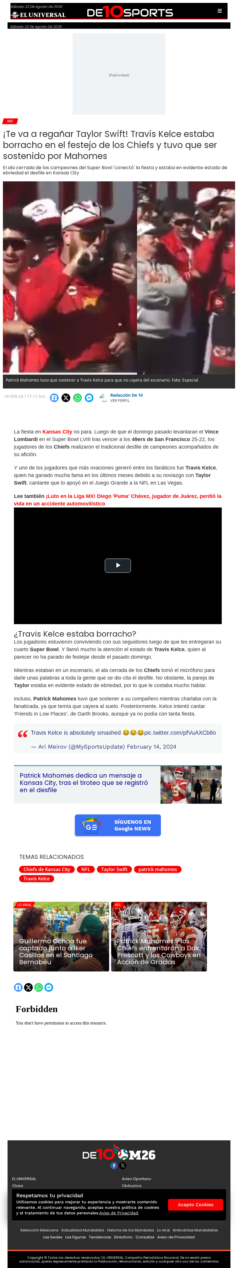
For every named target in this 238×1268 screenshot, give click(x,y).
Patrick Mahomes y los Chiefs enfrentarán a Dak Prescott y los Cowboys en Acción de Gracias (159, 952)
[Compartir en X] (66, 397)
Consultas (145, 1237)
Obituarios (132, 1185)
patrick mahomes (157, 869)
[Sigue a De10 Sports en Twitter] (122, 1165)
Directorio (123, 1237)
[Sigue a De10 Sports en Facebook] (114, 1165)
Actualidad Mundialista (82, 1230)
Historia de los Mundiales (130, 1230)
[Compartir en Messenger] (89, 397)
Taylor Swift (114, 869)
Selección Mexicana (39, 1230)
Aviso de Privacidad (176, 1237)
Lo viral (24, 904)
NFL (85, 869)
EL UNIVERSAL (24, 1179)
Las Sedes (52, 1237)
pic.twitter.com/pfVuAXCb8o (180, 732)
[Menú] (220, 11)
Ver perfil (120, 400)
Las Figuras (75, 1237)
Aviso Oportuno (136, 1179)
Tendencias (100, 1237)
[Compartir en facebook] (54, 397)
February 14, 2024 (151, 746)
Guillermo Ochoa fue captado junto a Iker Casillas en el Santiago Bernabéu (56, 952)
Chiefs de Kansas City (47, 869)
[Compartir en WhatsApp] (77, 397)
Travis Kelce (37, 878)
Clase (17, 1185)
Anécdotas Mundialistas (195, 1230)
